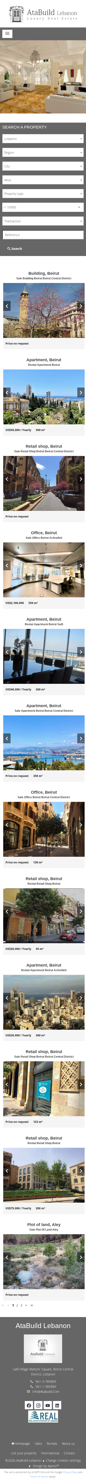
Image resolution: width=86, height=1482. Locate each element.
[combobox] (43, 138)
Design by (45, 1466)
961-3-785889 (46, 1381)
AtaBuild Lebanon (43, 1325)
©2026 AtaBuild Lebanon (23, 1460)
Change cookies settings (63, 1460)
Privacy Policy (70, 1472)
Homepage (43, 13)
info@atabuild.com (45, 1391)
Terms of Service (39, 1476)
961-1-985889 (46, 1386)
